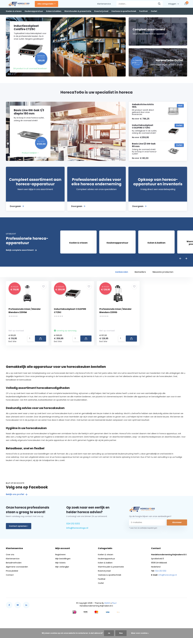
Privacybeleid (12, 571)
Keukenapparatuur (34, 11)
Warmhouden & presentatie (77, 11)
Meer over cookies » (140, 633)
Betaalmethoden (14, 562)
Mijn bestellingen (63, 558)
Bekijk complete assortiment (20, 250)
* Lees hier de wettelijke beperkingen (143, 528)
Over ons (10, 554)
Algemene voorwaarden (17, 566)
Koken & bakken (53, 11)
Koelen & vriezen (14, 11)
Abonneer (177, 522)
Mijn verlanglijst (62, 566)
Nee (121, 633)
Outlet (154, 11)
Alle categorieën (45, 3)
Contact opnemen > (18, 526)
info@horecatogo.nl (77, 527)
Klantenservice (104, 3)
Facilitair (143, 11)
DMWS (107, 603)
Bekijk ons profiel (15, 494)
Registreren (60, 554)
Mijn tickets (60, 562)
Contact (10, 575)
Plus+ (114, 603)
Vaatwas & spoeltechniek (123, 11)
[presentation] (180, 258)
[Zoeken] (159, 4)
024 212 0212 (73, 523)
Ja (109, 633)
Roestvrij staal (101, 11)
